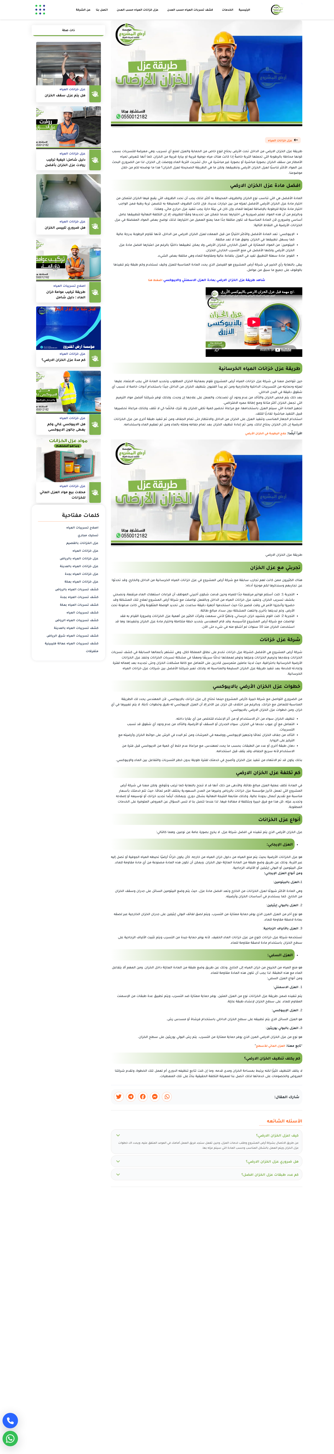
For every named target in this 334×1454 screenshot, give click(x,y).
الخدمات (227, 9)
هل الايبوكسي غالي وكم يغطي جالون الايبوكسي (66, 427)
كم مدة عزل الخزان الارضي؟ (63, 360)
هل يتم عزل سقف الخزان (65, 95)
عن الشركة (83, 9)
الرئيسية (244, 9)
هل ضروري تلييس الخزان (65, 227)
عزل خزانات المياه (280, 140)
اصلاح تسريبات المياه (69, 286)
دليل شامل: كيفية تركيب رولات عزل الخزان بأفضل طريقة (65, 162)
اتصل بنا (102, 9)
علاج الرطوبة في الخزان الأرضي (265, 433)
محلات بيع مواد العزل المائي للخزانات (62, 495)
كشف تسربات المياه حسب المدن (190, 9)
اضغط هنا (155, 280)
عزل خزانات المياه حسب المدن (137, 9)
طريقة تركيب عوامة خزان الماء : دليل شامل (65, 294)
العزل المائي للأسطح (270, 1045)
